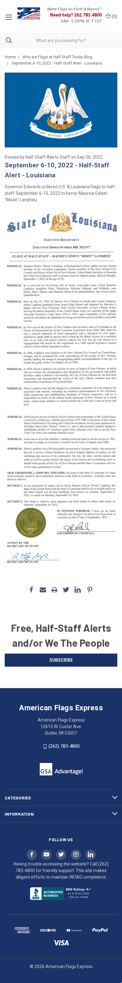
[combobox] (61, 40)
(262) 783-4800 (64, 746)
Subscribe (61, 660)
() (114, 16)
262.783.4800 (88, 14)
